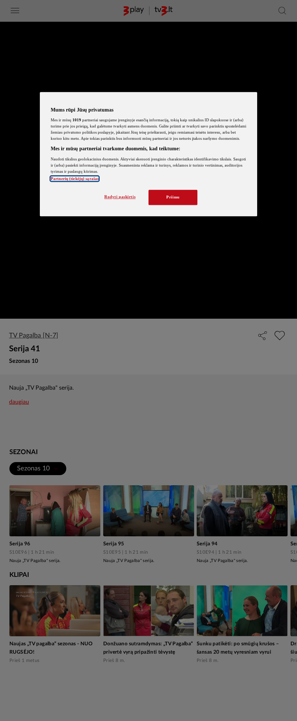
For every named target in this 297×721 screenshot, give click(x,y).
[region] (148, 154)
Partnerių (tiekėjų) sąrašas (75, 179)
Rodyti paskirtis (119, 197)
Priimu (172, 197)
